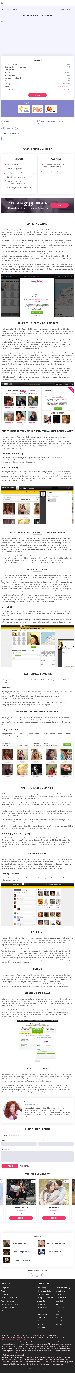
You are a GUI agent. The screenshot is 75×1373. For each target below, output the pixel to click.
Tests (3, 1291)
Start (59, 205)
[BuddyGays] (6, 1260)
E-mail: (41, 1140)
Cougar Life (59, 1311)
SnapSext (59, 1321)
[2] (12, 1135)
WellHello (41, 1324)
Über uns (4, 1294)
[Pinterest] (17, 128)
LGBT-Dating (42, 1288)
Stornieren (24, 1166)
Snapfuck (59, 1324)
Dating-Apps (42, 1304)
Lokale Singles (60, 1291)
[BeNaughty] (51, 109)
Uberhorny (41, 1321)
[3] (14, 1135)
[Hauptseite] (2, 3)
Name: (4, 1140)
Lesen (21, 1213)
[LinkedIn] (8, 128)
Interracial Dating (43, 1294)
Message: (5, 1149)
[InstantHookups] (6, 1252)
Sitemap (4, 1311)
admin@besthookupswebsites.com (13, 1340)
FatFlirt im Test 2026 (19, 1243)
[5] (18, 1135)
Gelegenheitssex (61, 1298)
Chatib (40, 1311)
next (41, 1225)
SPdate (58, 1314)
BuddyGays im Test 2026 (21, 1260)
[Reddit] (32, 1275)
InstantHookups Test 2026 (21, 1252)
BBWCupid (41, 1318)
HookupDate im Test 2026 (56, 1243)
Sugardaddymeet (43, 1314)
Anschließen (42, 1301)
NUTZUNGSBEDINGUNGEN (10, 1308)
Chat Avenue (60, 1308)
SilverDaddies (42, 1308)
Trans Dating (60, 1301)
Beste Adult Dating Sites (10, 134)
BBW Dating (60, 1294)
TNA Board (59, 1318)
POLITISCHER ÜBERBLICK (9, 1304)
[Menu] (72, 3)
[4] (16, 1135)
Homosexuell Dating (44, 1291)
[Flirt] (37, 109)
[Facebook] (3, 128)
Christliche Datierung (63, 1288)
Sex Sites (6, 139)
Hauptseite (5, 1288)
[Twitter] (12, 128)
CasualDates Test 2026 (55, 1252)
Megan (27, 1102)
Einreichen (10, 1166)
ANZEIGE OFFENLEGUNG (9, 1298)
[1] (10, 1135)
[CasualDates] (41, 1252)
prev (34, 1225)
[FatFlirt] (6, 1243)
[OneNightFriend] (24, 109)
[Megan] (12, 1110)
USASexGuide (42, 1327)
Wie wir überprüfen (8, 1301)
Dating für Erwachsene (45, 1298)
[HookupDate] (41, 1243)
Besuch (37, 95)
